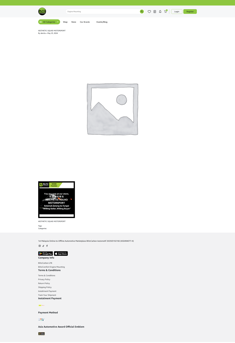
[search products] (142, 11)
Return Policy (44, 283)
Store (73, 22)
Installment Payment (47, 291)
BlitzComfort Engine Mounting (51, 267)
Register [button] (190, 11)
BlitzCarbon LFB (45, 263)
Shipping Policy (45, 287)
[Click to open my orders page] (154, 11)
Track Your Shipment (47, 295)
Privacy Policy (44, 279)
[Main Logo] (50, 11)
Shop (65, 22)
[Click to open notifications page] (160, 11)
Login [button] (176, 11)
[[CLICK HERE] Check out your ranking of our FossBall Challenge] (117, 3)
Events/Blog (102, 22)
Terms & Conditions (46, 275)
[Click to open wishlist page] (149, 11)
